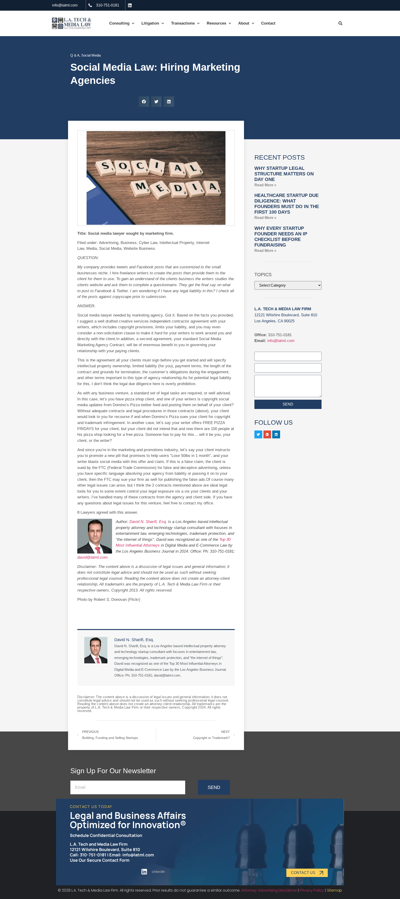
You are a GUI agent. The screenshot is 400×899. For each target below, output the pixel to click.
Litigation (150, 23)
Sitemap (334, 890)
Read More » (265, 185)
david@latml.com (92, 557)
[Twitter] (258, 434)
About (243, 23)
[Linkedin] (276, 434)
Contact (268, 23)
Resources (216, 23)
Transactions (183, 23)
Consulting (119, 23)
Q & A (74, 55)
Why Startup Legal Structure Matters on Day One (284, 174)
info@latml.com (280, 341)
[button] (144, 101)
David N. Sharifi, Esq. (148, 521)
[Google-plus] (267, 434)
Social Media (91, 55)
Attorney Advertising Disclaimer (269, 890)
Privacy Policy (312, 890)
